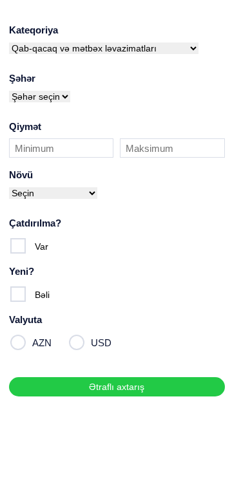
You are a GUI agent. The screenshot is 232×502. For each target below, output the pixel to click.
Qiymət (25, 126)
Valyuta (25, 319)
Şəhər (22, 78)
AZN (42, 342)
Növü (21, 174)
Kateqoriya (33, 29)
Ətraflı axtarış (116, 387)
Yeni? (21, 271)
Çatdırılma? (35, 223)
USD (101, 342)
